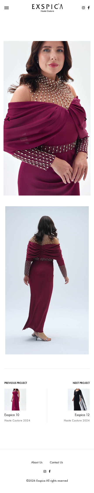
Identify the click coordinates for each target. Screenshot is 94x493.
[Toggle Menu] (6, 8)
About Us (36, 462)
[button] (8, 119)
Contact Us (56, 462)
